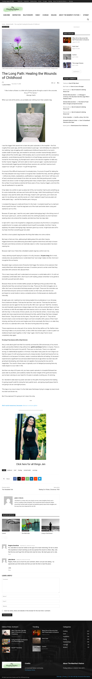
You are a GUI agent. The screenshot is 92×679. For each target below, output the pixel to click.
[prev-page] (3, 538)
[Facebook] (15, 479)
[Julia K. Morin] (6, 82)
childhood (9, 470)
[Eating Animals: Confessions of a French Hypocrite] (6, 642)
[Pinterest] (23, 479)
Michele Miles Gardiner (69, 95)
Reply (9, 554)
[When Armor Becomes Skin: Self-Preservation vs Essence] (67, 40)
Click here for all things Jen (30, 464)
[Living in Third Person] (50, 525)
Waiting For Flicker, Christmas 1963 (49, 489)
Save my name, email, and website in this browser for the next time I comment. (27, 610)
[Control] (11, 525)
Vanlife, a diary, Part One (81, 117)
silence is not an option (30, 405)
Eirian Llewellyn (67, 117)
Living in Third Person (47, 533)
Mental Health (9, 24)
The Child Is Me (26, 533)
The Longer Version (77, 63)
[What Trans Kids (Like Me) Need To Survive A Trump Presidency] (6, 632)
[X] (19, 479)
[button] (88, 19)
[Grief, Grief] (67, 48)
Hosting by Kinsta (30, 670)
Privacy (65, 676)
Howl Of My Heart (74, 83)
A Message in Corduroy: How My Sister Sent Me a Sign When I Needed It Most (76, 96)
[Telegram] (40, 479)
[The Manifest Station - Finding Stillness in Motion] (12, 8)
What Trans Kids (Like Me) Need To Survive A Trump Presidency (19, 632)
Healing (20, 470)
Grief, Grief (75, 46)
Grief (15, 470)
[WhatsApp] (27, 479)
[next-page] (6, 538)
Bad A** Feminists (17, 647)
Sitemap (59, 676)
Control (4, 533)
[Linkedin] (31, 479)
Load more (76, 71)
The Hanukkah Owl (7, 489)
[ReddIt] (35, 479)
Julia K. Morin (7, 84)
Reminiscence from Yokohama (79, 125)
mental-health (27, 470)
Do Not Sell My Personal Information (79, 676)
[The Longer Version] (67, 65)
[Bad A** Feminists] (6, 650)
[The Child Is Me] (31, 525)
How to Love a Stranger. (77, 86)
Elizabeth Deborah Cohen (70, 120)
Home (3, 24)
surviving (35, 470)
